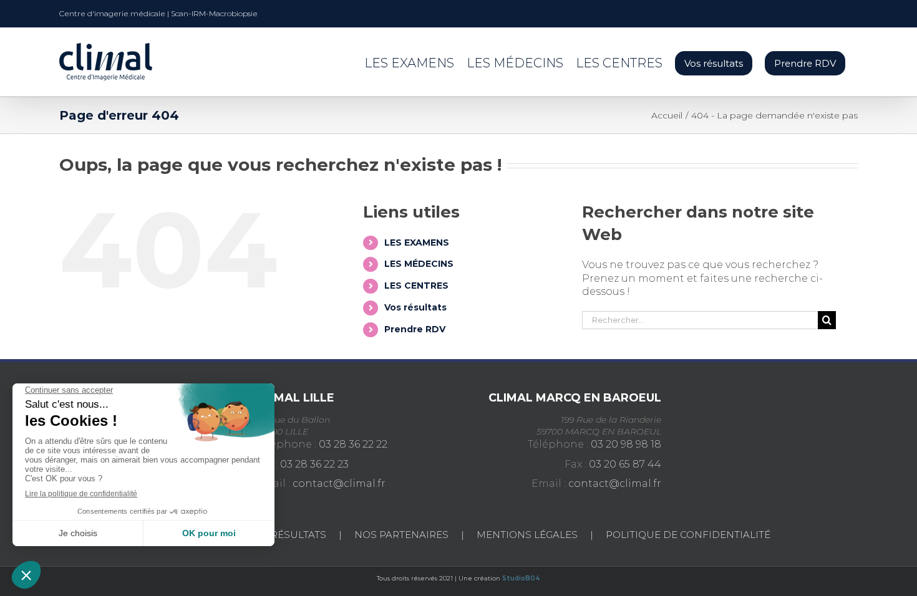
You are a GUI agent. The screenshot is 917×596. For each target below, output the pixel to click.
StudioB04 (521, 578)
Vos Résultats (287, 535)
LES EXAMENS (416, 242)
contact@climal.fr (339, 483)
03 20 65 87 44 (625, 464)
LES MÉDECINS (419, 263)
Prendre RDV (414, 329)
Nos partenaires (401, 535)
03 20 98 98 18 (626, 444)
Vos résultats (415, 307)
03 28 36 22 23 (314, 464)
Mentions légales (527, 535)
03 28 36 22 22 (353, 444)
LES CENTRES (416, 285)
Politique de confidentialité (688, 535)
